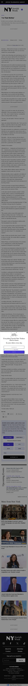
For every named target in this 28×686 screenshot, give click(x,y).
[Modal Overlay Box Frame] (14, 343)
